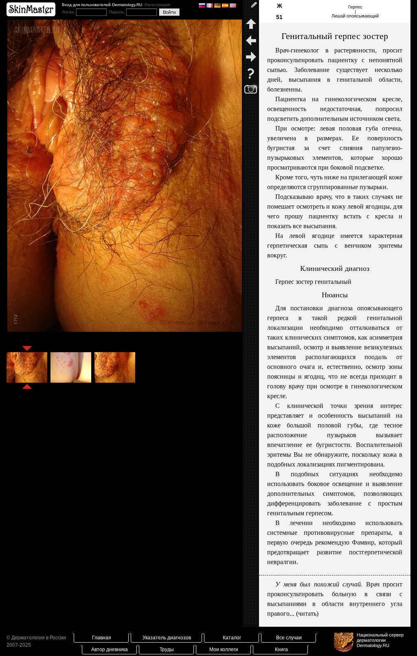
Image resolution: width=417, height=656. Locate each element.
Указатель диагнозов (167, 638)
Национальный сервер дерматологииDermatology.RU (380, 640)
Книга (281, 649)
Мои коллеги (223, 649)
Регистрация (157, 4)
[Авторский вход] (251, 8)
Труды (167, 649)
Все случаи (289, 638)
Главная (101, 638)
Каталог (232, 638)
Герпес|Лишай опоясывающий (355, 11)
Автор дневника (109, 649)
